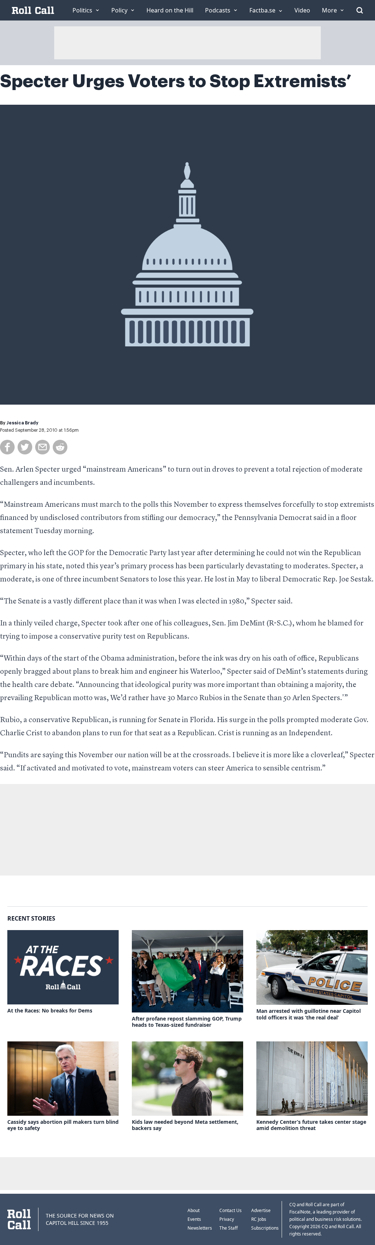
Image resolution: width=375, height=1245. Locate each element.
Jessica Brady (22, 423)
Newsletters (200, 1228)
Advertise (261, 1210)
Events (194, 1219)
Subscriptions (265, 1228)
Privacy (226, 1219)
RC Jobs (258, 1219)
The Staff (228, 1228)
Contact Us (230, 1210)
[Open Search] (359, 10)
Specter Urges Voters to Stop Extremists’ (176, 81)
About (194, 1210)
